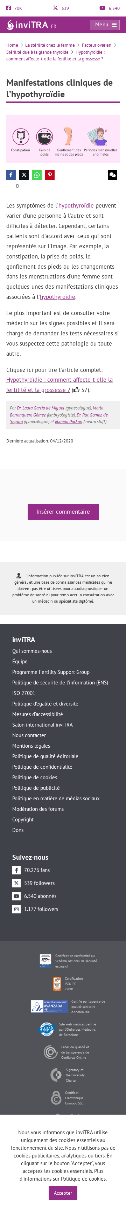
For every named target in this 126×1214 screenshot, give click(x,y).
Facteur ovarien (96, 45)
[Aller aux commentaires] (112, 175)
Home (12, 45)
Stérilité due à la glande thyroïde (37, 52)
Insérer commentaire (63, 512)
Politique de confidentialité (42, 766)
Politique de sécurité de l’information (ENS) (60, 682)
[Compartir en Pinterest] (50, 175)
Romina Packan (68, 422)
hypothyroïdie (76, 205)
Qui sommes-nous (32, 651)
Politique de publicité (36, 787)
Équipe (20, 661)
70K (17, 8)
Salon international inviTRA (42, 724)
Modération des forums (38, 809)
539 (65, 8)
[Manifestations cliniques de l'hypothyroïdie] (63, 139)
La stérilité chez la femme (50, 45)
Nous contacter (29, 735)
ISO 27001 (23, 693)
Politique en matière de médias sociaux (56, 798)
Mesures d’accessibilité (37, 714)
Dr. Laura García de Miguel (40, 408)
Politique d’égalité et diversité (45, 703)
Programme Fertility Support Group (51, 672)
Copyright (23, 819)
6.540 (114, 8)
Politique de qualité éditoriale (45, 756)
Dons (17, 830)
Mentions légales (31, 745)
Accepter (63, 1193)
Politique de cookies (34, 777)
